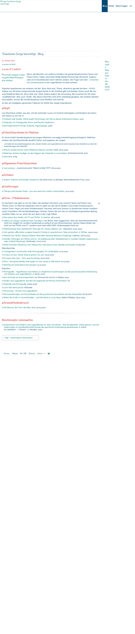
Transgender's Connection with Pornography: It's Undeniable (31, 251)
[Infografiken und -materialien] (48, 354)
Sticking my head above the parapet (20, 265)
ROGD (111, 6)
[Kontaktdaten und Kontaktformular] (131, 6)
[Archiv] (44, 354)
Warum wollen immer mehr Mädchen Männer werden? (29, 150)
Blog (105, 6)
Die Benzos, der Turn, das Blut (17, 307)
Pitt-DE (23, 353)
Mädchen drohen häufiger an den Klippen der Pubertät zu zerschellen (35, 153)
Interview (8, 156)
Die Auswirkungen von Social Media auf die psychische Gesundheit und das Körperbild (43, 294)
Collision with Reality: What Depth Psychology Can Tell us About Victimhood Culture (41, 119)
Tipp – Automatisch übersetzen (19, 338)
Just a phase (9, 168)
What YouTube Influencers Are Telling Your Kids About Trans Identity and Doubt (39, 245)
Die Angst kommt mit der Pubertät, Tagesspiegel (25, 126)
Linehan (46, 217)
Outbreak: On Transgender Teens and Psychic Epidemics (29, 122)
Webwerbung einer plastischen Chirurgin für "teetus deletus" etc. (33, 229)
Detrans (32, 353)
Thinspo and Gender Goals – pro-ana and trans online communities (34, 191)
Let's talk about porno (13, 287)
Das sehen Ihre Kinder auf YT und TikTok (22, 217)
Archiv (40, 353)
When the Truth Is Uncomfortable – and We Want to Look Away (32, 297)
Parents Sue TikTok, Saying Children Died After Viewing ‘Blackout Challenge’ (38, 235)
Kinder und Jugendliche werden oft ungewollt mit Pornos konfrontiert (35, 281)
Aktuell (7, 353)
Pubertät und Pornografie (15, 284)
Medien (15, 353)
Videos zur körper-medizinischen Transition (23, 221)
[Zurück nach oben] (132, 631)
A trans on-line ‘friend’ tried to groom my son (24, 255)
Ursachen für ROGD (9, 64)
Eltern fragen (122, 6)
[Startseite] (100, 6)
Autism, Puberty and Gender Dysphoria (21, 180)
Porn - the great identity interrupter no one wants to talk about (32, 261)
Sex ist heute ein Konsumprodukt (19, 277)
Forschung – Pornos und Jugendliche (20, 291)
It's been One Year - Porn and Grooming (22, 258)
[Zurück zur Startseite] (15, 2)
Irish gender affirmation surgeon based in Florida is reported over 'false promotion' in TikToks (45, 232)
